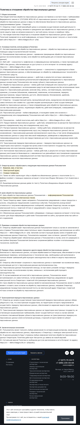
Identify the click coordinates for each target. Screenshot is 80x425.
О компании (10, 362)
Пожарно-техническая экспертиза (37, 392)
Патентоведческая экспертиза (36, 397)
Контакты (9, 364)
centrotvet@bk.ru (68, 365)
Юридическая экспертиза (38, 373)
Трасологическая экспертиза (39, 371)
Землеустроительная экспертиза (36, 367)
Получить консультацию (60, 3)
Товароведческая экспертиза (39, 375)
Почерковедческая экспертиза (36, 381)
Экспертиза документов (37, 387)
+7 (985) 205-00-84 (67, 6)
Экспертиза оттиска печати (38, 384)
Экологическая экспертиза (38, 389)
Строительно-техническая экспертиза (38, 363)
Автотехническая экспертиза (39, 378)
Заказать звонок (36, 353)
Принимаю (65, 418)
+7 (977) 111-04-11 (54, 6)
